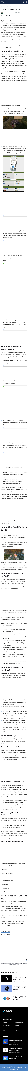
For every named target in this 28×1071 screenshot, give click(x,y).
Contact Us (10, 1067)
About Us (4, 1067)
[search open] (23, 2)
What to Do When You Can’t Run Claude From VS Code (19, 997)
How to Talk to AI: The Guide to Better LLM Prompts (19, 987)
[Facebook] (4, 1014)
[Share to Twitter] (4, 16)
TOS (23, 1067)
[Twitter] (7, 1014)
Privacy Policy (17, 1067)
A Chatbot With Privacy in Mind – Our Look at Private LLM (19, 977)
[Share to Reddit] (7, 16)
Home (2, 6)
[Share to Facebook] (1, 16)
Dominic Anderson (9, 12)
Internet (9, 6)
